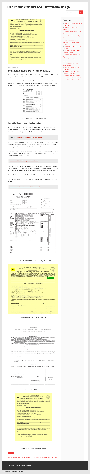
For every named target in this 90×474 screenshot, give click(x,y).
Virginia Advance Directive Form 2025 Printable (45, 457)
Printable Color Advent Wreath (72, 75)
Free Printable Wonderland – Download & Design (38, 7)
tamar (16, 67)
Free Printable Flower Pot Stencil (73, 77)
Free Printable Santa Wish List (72, 80)
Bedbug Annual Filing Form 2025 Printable (19, 457)
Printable (11, 453)
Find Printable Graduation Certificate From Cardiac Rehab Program (71, 42)
